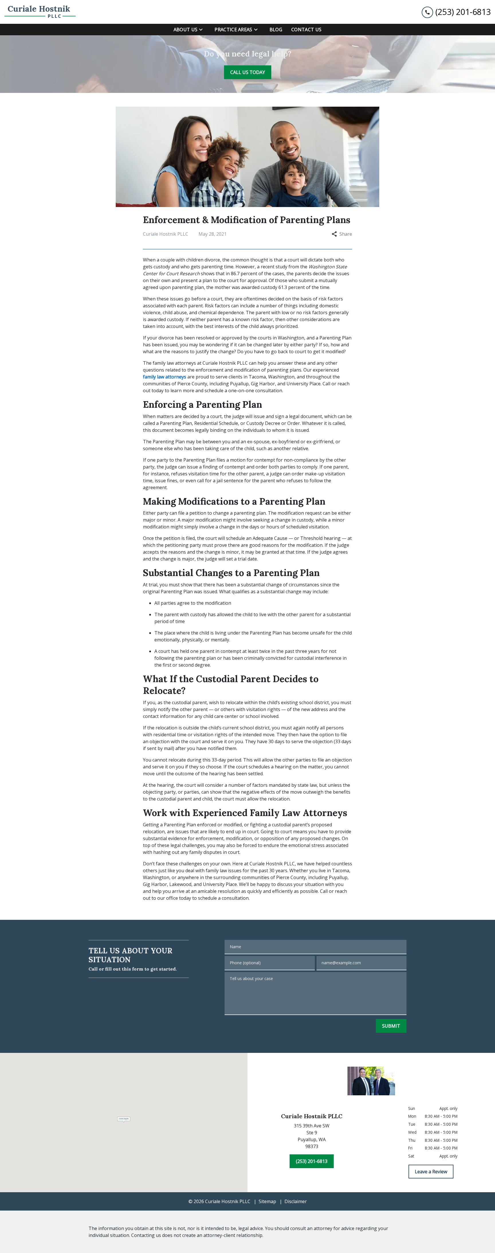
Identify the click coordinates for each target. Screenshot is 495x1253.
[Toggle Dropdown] (202, 29)
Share (345, 234)
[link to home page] (40, 12)
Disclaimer (295, 1201)
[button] (123, 1120)
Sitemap (267, 1201)
